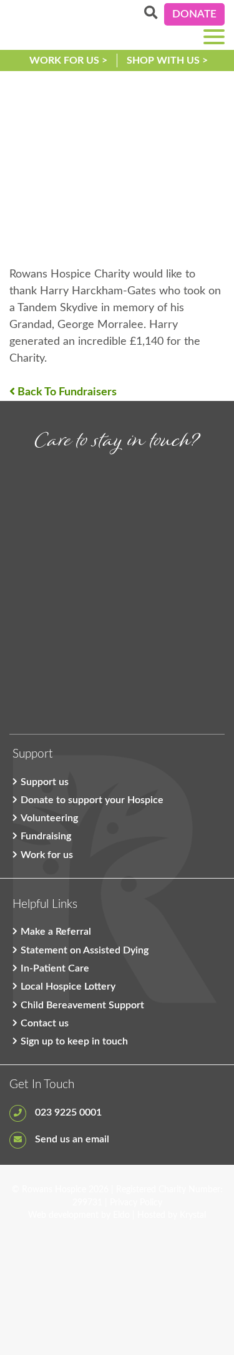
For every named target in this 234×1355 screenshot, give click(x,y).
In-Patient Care (55, 968)
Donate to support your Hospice (92, 800)
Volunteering (49, 818)
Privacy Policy (136, 1202)
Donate (194, 14)
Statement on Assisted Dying (85, 950)
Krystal (193, 1215)
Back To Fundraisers (66, 392)
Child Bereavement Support (82, 1005)
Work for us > (68, 60)
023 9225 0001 (67, 1112)
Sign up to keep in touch (74, 1041)
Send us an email (70, 1139)
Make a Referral (56, 932)
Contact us (45, 1023)
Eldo (121, 1215)
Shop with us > (167, 60)
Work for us (47, 855)
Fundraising (46, 836)
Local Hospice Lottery (68, 986)
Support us (45, 782)
